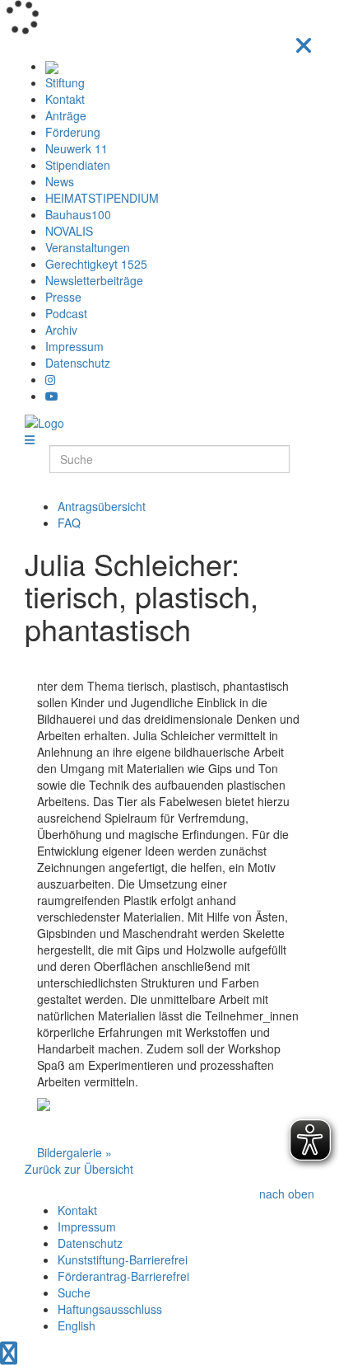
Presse (63, 296)
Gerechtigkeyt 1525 (96, 264)
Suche (74, 1292)
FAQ (69, 522)
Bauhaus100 (78, 214)
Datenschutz (77, 362)
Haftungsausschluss (110, 1309)
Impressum (74, 346)
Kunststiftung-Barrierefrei (123, 1259)
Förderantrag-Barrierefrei (123, 1276)
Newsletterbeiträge (94, 280)
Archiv (61, 329)
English (76, 1325)
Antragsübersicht (102, 506)
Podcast (66, 313)
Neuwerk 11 (76, 148)
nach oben (286, 1193)
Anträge (65, 115)
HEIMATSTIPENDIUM (102, 198)
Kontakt (65, 99)
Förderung (72, 132)
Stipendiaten (77, 165)
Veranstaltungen (87, 247)
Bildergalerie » (74, 1152)
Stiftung (65, 82)
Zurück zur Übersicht (79, 1169)
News (59, 181)
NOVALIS (69, 231)
